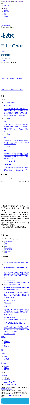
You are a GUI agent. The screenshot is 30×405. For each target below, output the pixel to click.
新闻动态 (3, 353)
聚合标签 (6, 368)
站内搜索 (6, 369)
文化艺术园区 (4, 78)
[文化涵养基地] (11, 102)
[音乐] (8, 134)
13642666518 (4, 375)
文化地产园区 (19, 78)
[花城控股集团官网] (15, 1)
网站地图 (6, 366)
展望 (5, 343)
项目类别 (3, 51)
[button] (3, 25)
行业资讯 (6, 358)
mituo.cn (22, 395)
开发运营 (6, 345)
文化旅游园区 (12, 78)
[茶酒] (5, 253)
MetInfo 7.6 (10, 395)
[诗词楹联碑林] (11, 161)
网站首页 (6, 8)
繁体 (2, 397)
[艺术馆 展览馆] (8, 249)
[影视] (8, 146)
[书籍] (8, 118)
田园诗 (2, 350)
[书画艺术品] (7, 251)
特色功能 (3, 363)
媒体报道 (6, 356)
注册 (7, 5)
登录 (5, 5)
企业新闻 (6, 359)
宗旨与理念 (7, 342)
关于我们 (3, 337)
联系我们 (6, 346)
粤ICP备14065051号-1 (6, 389)
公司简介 (6, 340)
